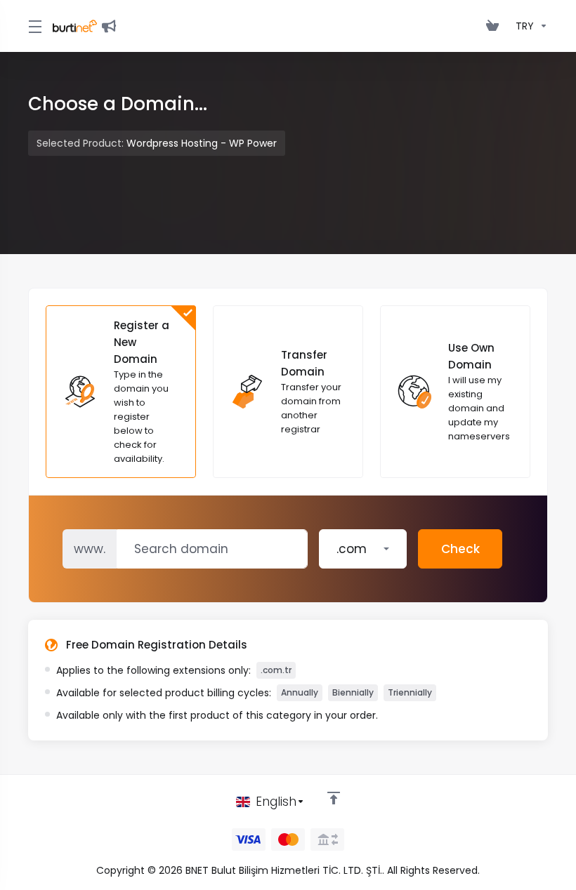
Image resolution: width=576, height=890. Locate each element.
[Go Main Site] (111, 25)
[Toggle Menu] (31, 26)
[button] (363, 549)
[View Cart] (495, 26)
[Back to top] (333, 798)
